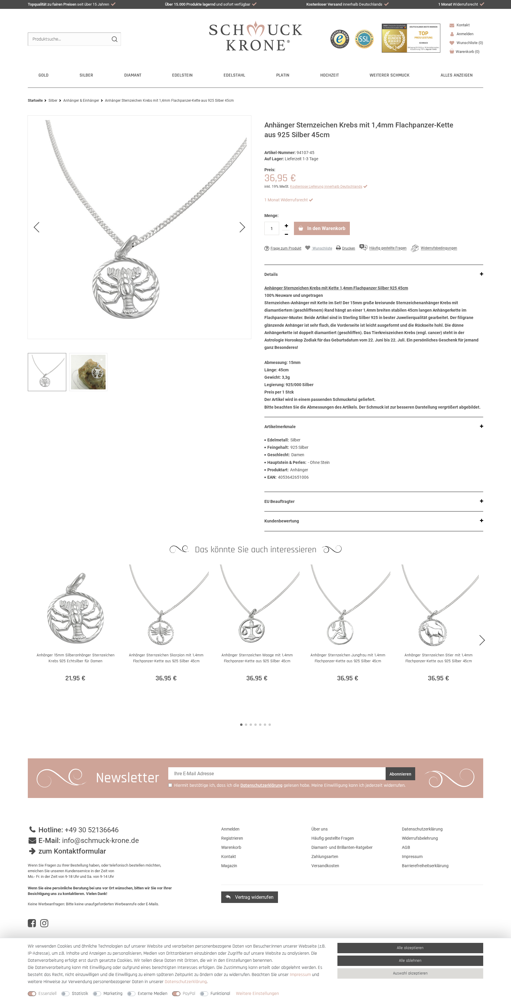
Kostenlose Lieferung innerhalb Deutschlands (326, 186)
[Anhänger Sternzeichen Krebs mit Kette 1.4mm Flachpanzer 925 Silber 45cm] (139, 227)
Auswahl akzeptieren (410, 973)
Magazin (229, 865)
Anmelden (230, 829)
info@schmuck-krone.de (100, 840)
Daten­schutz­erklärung (186, 982)
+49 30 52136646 (92, 830)
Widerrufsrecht (458, 4)
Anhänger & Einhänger (81, 100)
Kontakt (463, 25)
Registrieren (232, 838)
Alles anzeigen (457, 75)
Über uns (319, 829)
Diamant (132, 75)
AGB (406, 847)
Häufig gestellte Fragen (332, 838)
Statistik (80, 993)
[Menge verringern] (286, 234)
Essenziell (47, 993)
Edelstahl (234, 75)
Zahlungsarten (324, 856)
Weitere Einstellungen (257, 993)
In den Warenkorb (325, 228)
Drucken (348, 248)
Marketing (113, 993)
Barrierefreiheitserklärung (425, 865)
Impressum (412, 856)
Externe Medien (152, 993)
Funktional (220, 993)
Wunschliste (469, 43)
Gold (43, 75)
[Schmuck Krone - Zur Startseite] (255, 35)
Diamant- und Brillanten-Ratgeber (342, 847)
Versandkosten (325, 865)
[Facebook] (32, 923)
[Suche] (114, 39)
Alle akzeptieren (410, 948)
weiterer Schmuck (390, 75)
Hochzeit (329, 75)
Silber (86, 75)
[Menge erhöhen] (286, 226)
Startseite (35, 100)
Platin (282, 75)
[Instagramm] (44, 923)
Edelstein (182, 75)
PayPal (189, 993)
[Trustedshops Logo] (339, 39)
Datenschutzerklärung (422, 829)
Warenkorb (468, 51)
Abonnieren (400, 774)
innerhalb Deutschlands (344, 4)
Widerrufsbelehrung (420, 838)
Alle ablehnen (410, 960)
